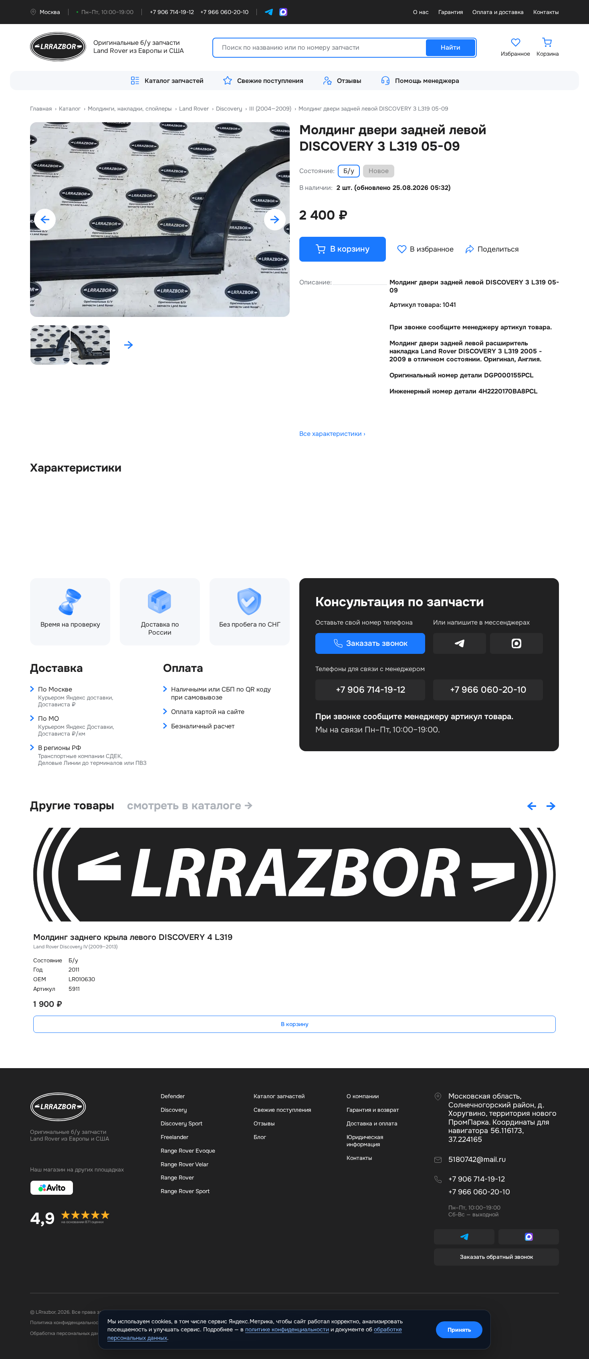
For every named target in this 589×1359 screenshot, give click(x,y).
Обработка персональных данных (69, 1333)
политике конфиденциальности (287, 1329)
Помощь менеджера (427, 81)
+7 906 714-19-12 (370, 690)
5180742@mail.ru (477, 1159)
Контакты (546, 12)
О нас (421, 12)
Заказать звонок (376, 643)
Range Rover (177, 1177)
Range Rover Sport (185, 1191)
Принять (459, 1329)
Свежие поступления (270, 81)
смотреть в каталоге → (190, 805)
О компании (363, 1096)
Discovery (174, 1109)
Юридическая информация (365, 1140)
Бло (260, 1137)
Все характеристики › (332, 434)
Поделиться (498, 249)
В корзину (295, 1024)
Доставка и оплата (372, 1123)
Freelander (174, 1137)
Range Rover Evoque (188, 1150)
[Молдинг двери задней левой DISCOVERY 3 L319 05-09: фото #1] (160, 219)
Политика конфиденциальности (67, 1322)
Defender (173, 1096)
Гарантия (450, 12)
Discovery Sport (181, 1123)
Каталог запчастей (174, 81)
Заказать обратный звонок (496, 1256)
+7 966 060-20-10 (488, 690)
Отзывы (349, 81)
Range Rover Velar (184, 1164)
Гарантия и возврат (373, 1109)
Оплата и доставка (498, 12)
